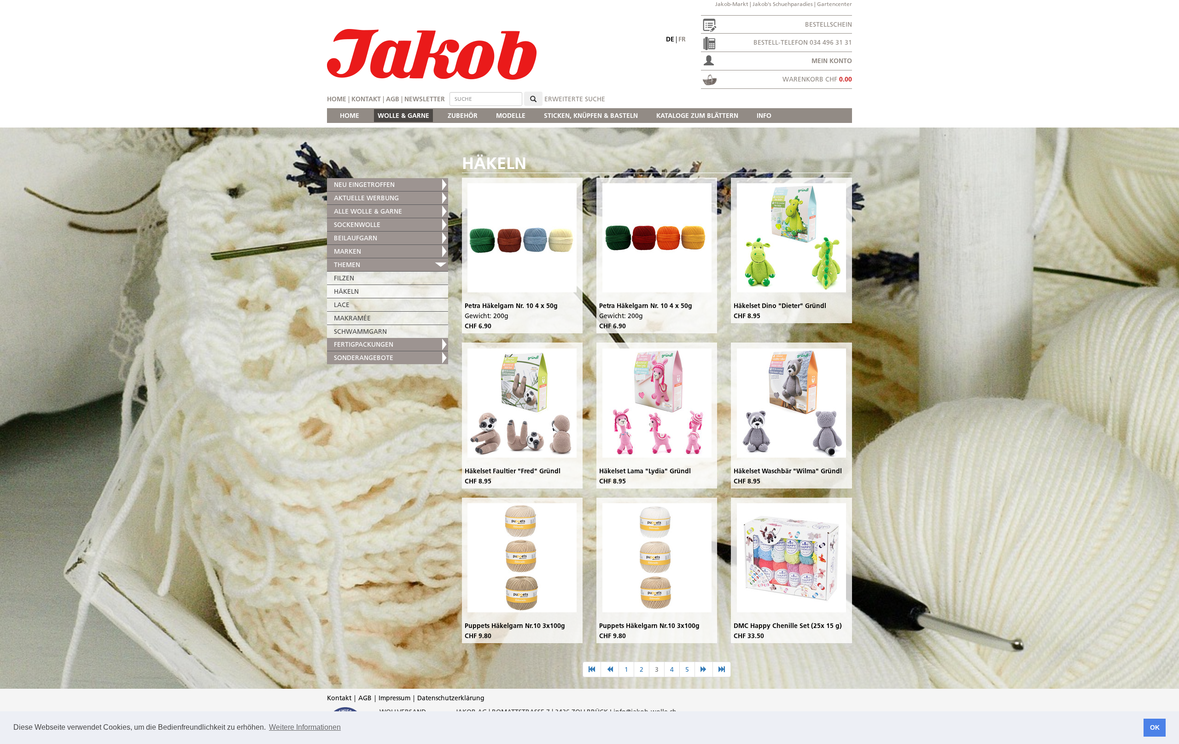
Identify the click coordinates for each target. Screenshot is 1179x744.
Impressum (394, 698)
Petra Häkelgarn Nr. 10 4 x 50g (511, 306)
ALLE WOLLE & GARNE (368, 211)
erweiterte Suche (574, 99)
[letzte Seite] (721, 669)
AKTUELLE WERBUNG (366, 198)
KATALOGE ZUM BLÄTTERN (697, 115)
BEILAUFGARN (355, 238)
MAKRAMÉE (352, 318)
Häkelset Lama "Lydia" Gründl (645, 471)
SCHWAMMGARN (360, 331)
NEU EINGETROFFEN (364, 184)
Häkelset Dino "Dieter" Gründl (780, 306)
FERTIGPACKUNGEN (363, 344)
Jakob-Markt (731, 3)
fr (682, 39)
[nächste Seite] (704, 669)
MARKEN (347, 251)
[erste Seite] (592, 669)
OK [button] (1155, 727)
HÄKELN (346, 291)
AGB (392, 99)
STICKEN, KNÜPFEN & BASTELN (591, 115)
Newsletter (424, 99)
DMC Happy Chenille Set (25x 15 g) (788, 626)
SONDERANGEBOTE (363, 358)
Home (336, 99)
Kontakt (366, 99)
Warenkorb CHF (817, 79)
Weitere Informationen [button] (305, 727)
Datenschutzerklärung (450, 698)
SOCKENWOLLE (357, 225)
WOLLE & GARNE (403, 115)
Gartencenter (834, 3)
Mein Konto (831, 61)
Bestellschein (828, 24)
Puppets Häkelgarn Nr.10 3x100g (515, 626)
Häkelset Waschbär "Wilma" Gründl (788, 471)
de (670, 39)
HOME (349, 115)
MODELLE (510, 115)
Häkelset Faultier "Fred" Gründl (512, 471)
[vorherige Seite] (610, 669)
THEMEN (347, 265)
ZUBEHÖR (463, 115)
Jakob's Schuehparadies (783, 3)
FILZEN (344, 278)
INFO (764, 115)
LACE (342, 305)
